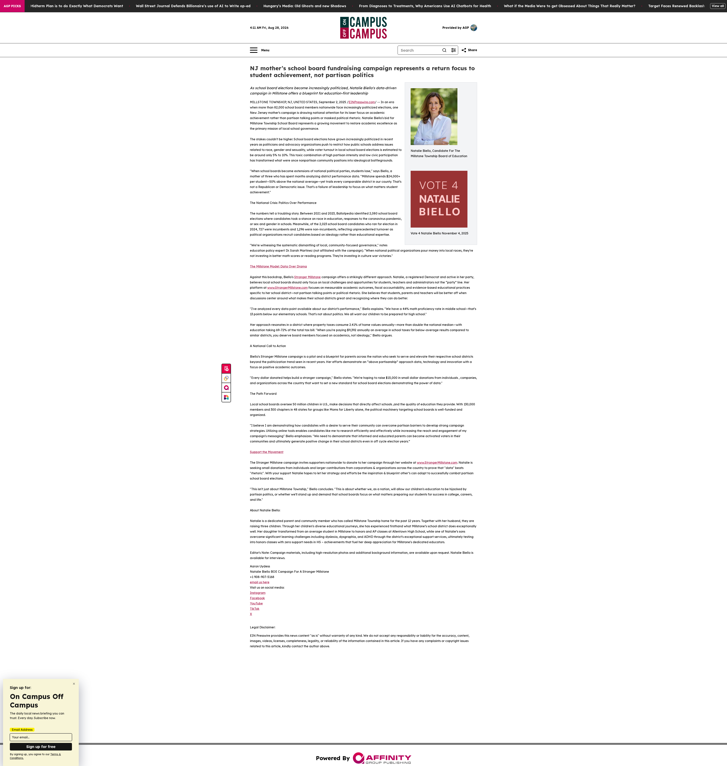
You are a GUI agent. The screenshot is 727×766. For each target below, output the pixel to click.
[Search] (444, 50)
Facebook (257, 598)
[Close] (74, 684)
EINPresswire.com (362, 102)
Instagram (257, 593)
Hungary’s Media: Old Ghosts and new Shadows (304, 6)
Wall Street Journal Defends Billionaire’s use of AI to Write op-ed (193, 6)
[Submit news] (226, 369)
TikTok (254, 609)
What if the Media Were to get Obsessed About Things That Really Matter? (569, 6)
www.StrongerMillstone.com (287, 287)
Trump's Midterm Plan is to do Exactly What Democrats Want (69, 6)
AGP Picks (12, 6)
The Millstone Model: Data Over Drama (278, 266)
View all (718, 6)
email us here (259, 582)
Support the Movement (266, 452)
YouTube (256, 603)
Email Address (22, 730)
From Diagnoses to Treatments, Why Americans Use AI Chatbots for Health (425, 6)
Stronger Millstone (307, 277)
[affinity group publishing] (226, 387)
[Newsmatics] (226, 397)
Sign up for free (40, 746)
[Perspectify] (226, 378)
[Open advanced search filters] (453, 50)
